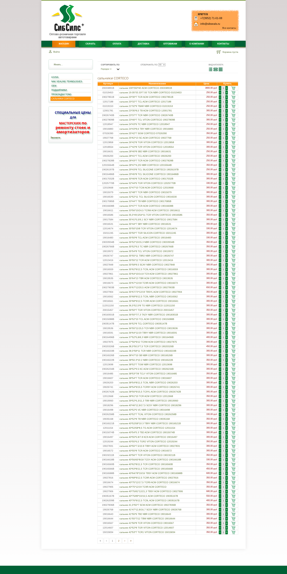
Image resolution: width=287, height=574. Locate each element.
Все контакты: (229, 28)
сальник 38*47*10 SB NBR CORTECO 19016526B (146, 355)
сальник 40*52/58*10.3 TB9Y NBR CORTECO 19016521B (150, 423)
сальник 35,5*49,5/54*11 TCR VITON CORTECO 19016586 (150, 215)
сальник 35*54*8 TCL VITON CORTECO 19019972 (146, 251)
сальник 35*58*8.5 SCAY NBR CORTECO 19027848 (147, 264)
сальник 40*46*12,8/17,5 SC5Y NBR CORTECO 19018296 (150, 405)
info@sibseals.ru (210, 23)
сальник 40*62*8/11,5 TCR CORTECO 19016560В (146, 464)
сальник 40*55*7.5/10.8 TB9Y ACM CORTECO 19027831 (149, 446)
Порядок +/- (106, 69)
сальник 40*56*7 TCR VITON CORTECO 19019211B (147, 455)
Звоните (55, 137)
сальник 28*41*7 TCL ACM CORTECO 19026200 (145, 156)
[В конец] (131, 541)
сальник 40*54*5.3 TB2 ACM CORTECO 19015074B (147, 432)
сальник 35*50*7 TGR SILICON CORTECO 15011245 (147, 233)
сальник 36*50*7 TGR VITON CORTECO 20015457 (146, 310)
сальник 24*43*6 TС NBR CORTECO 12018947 (144, 124)
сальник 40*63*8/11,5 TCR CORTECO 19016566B (146, 468)
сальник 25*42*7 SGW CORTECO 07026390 (143, 133)
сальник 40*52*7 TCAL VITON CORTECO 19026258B (147, 414)
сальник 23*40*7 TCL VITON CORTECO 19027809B (147, 119)
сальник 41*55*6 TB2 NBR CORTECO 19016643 (145, 514)
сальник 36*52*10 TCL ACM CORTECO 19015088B (146, 319)
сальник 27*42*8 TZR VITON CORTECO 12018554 (146, 147)
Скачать (90, 44)
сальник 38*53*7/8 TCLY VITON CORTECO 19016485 (148, 373)
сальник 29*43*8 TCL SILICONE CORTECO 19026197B (149, 169)
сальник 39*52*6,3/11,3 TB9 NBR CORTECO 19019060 (148, 400)
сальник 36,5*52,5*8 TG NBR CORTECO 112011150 (147, 305)
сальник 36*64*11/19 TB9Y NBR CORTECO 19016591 (148, 332)
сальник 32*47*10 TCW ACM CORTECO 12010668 (146, 187)
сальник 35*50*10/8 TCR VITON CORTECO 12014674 (148, 228)
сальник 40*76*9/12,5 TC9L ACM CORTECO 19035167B (149, 500)
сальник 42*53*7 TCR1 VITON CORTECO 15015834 (147, 532)
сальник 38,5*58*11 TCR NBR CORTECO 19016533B (147, 351)
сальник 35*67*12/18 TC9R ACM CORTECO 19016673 (148, 283)
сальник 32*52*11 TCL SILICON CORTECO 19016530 (148, 196)
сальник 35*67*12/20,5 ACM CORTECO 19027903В (147, 287)
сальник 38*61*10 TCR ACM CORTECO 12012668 (146, 396)
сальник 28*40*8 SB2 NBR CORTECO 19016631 (145, 151)
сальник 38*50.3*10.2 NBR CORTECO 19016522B (146, 360)
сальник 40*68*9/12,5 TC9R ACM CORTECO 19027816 (148, 477)
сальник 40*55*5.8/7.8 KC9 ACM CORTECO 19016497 (148, 437)
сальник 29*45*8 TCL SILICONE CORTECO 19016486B (149, 174)
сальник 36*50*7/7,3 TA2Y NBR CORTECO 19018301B (148, 314)
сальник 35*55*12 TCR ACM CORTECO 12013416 (146, 260)
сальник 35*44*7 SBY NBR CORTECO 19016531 (145, 224)
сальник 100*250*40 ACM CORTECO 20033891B (145, 88)
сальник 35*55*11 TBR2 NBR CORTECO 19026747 (146, 255)
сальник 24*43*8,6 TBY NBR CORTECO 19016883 (146, 129)
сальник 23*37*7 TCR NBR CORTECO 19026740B (146, 115)
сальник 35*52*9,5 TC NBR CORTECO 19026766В (146, 246)
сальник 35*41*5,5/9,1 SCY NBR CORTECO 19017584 (148, 219)
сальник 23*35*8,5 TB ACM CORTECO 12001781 (145, 110)
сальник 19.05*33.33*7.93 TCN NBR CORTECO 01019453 (150, 92)
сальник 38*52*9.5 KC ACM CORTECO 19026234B (146, 369)
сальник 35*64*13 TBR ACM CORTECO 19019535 (146, 278)
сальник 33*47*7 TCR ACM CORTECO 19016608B (146, 206)
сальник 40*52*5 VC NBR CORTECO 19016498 (144, 409)
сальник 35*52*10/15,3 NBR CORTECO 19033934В (146, 242)
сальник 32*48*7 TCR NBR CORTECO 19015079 (145, 192)
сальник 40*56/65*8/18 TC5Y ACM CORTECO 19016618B (150, 459)
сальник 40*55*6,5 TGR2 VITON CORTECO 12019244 (148, 441)
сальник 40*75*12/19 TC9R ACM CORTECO (142, 487)
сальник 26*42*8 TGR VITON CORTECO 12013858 (146, 142)
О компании (196, 44)
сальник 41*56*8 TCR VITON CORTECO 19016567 (146, 523)
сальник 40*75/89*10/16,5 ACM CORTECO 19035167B (148, 496)
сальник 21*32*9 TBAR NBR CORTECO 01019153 (146, 106)
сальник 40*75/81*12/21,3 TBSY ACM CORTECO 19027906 (151, 491)
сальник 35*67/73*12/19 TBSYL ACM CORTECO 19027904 (150, 292)
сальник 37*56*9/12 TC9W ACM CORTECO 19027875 (148, 342)
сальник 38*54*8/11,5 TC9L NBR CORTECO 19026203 (148, 382)
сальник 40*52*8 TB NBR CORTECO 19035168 (144, 419)
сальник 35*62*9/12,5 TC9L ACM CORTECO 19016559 (148, 269)
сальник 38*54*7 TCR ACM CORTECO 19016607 (145, 378)
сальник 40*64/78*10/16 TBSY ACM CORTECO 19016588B (150, 473)
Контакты (223, 44)
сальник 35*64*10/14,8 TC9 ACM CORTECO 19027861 (148, 273)
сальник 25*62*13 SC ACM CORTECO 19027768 (145, 137)
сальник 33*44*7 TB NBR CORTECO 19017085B (145, 201)
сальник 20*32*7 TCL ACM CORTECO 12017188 (145, 101)
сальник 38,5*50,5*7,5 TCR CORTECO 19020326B (146, 346)
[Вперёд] (124, 541)
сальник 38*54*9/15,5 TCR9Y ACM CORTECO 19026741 (149, 387)
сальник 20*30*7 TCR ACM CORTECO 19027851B (146, 97)
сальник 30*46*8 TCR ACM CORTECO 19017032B (146, 178)
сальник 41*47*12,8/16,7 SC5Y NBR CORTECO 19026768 (150, 509)
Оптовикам (170, 44)
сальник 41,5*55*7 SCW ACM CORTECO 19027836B (147, 505)
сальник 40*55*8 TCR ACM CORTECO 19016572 (145, 450)
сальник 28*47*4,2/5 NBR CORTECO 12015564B (145, 165)
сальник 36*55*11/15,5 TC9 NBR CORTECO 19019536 (148, 328)
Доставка (143, 44)
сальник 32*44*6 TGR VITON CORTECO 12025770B (147, 183)
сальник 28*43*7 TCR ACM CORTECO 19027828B (146, 160)
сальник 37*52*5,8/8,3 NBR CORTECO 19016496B (146, 337)
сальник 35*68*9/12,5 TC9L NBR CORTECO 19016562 (148, 296)
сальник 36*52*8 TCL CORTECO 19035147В (143, 323)
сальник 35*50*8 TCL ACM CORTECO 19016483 (145, 237)
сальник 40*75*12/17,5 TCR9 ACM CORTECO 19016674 (149, 482)
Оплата (117, 44)
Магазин (64, 44)
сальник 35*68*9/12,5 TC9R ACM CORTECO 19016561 (148, 301)
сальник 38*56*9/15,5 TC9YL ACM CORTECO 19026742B (150, 391)
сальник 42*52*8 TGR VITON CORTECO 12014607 (146, 527)
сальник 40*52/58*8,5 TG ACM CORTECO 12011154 (147, 428)
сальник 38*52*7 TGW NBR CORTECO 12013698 (145, 364)
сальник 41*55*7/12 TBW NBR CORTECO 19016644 (147, 518)
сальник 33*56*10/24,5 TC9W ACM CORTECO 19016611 (149, 210)
